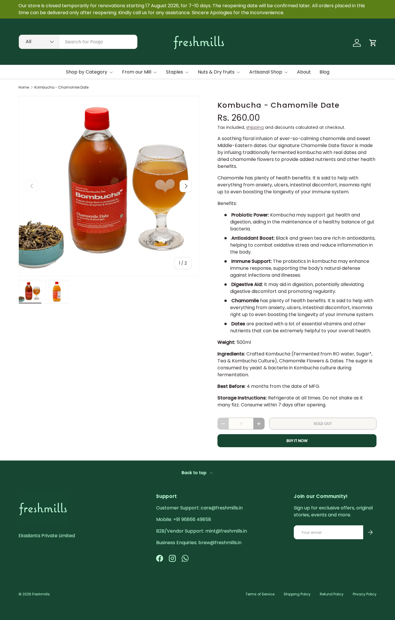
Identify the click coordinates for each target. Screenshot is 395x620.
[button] (373, 42)
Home (24, 87)
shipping (255, 127)
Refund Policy (332, 594)
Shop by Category (86, 72)
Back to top (195, 473)
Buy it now (297, 440)
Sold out (323, 423)
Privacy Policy (364, 594)
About (304, 72)
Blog (324, 72)
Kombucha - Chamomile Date (61, 87)
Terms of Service (260, 594)
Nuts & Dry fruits (216, 72)
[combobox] (78, 42)
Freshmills (41, 594)
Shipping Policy (297, 594)
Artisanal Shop (265, 72)
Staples (174, 72)
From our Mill (136, 72)
